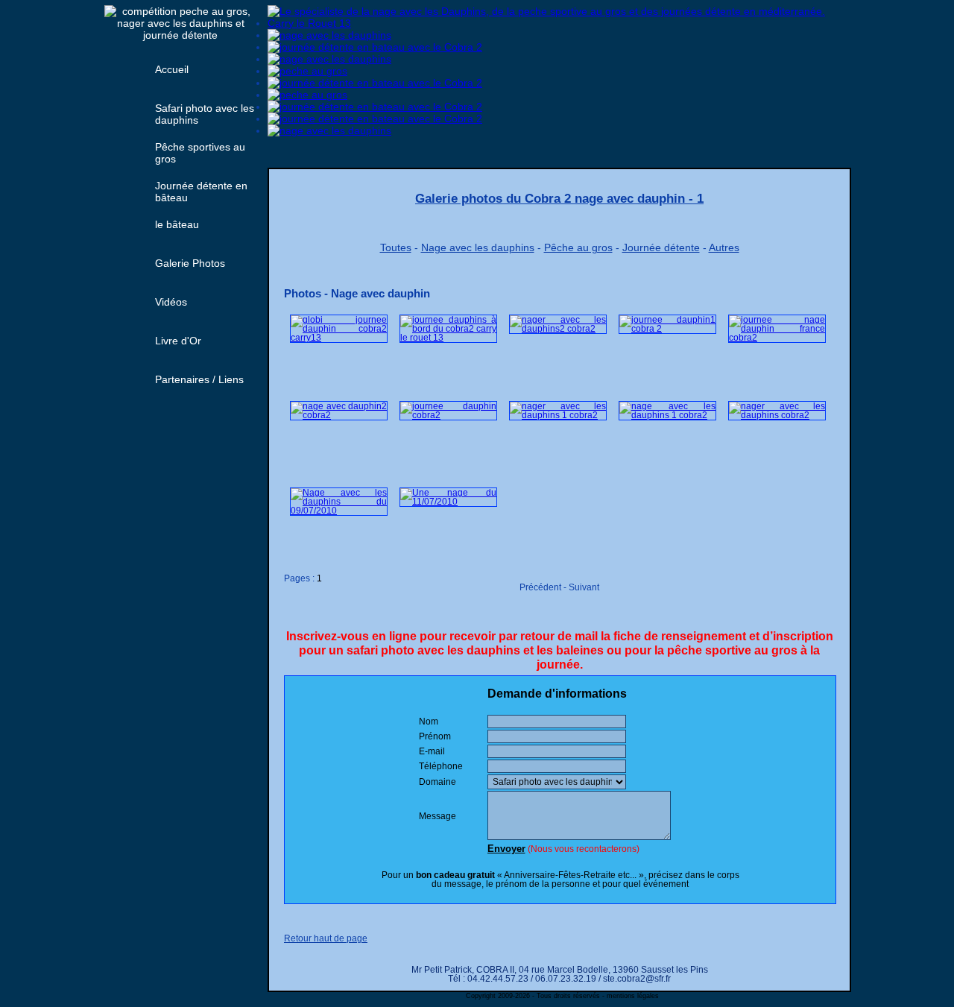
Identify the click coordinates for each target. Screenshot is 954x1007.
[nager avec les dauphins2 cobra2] (558, 328)
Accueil (172, 69)
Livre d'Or (178, 341)
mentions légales (633, 996)
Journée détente (661, 247)
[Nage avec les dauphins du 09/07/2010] (339, 510)
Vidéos (171, 302)
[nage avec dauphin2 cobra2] (339, 415)
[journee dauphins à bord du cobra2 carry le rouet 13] (448, 337)
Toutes (395, 247)
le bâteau (177, 224)
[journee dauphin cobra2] (448, 415)
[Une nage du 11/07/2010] (448, 501)
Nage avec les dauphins (477, 247)
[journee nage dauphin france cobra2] (777, 337)
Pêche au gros (578, 247)
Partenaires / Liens (199, 379)
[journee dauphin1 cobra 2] (667, 328)
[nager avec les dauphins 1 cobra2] (558, 415)
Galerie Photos (190, 263)
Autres (724, 247)
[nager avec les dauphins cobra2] (777, 415)
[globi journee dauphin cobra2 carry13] (339, 337)
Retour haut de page (325, 938)
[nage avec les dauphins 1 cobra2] (667, 415)
